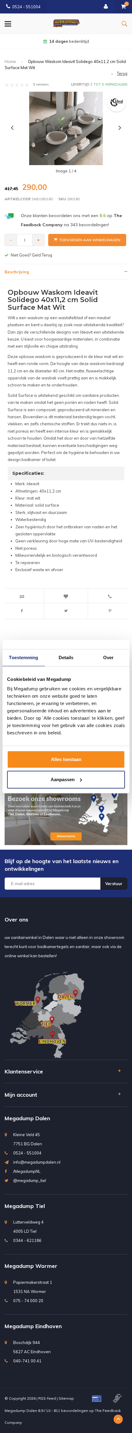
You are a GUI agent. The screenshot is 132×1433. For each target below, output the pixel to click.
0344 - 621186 (27, 1240)
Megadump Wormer (31, 1265)
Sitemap (66, 1398)
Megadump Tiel (25, 1206)
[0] (123, 6)
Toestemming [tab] (23, 657)
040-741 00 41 (27, 1360)
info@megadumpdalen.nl (36, 1162)
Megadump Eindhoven (33, 1326)
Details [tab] (66, 657)
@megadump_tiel (29, 1180)
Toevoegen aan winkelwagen (89, 240)
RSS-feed (47, 1398)
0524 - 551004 (26, 6)
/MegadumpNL (27, 1171)
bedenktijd (69, 41)
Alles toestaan (66, 759)
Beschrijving (17, 271)
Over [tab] (108, 657)
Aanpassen (63, 779)
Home (10, 61)
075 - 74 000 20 (28, 1300)
